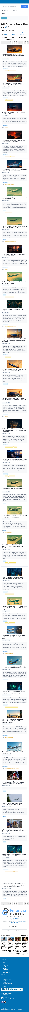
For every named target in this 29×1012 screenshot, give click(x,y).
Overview (4, 20)
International (17, 20)
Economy (10, 70)
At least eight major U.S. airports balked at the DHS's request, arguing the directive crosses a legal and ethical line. (15, 838)
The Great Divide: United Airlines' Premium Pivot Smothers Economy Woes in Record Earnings (14, 460)
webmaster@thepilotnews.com (11, 998)
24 (27, 41)
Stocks (10, 17)
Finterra (4, 239)
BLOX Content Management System (10, 1009)
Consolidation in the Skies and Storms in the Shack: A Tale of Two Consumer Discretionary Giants (13, 637)
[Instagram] (19, 926)
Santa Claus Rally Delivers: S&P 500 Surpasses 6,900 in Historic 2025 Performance (14, 692)
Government (14, 70)
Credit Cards (7, 212)
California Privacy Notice (10, 1008)
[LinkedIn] (16, 926)
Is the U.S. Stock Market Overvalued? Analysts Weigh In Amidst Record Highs (14, 855)
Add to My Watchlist (23, 32)
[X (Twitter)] (9, 926)
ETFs (16, 17)
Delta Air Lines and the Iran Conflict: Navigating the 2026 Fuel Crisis (14, 113)
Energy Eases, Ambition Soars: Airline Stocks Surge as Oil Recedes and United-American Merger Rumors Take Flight (13, 85)
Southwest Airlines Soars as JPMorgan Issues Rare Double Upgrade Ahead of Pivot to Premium (14, 666)
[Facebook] (12, 926)
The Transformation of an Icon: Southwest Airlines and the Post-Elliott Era (13, 489)
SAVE (6, 27)
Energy (9, 156)
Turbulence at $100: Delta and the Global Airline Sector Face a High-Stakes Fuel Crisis (14, 170)
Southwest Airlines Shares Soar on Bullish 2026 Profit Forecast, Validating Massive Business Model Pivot (14, 340)
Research (22, 34)
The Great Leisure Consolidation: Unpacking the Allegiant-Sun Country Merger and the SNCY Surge (14, 608)
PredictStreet (5, 620)
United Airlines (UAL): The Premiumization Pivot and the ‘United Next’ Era (14, 197)
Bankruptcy (6, 70)
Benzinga (4, 790)
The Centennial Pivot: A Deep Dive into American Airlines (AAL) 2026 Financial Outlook (14, 227)
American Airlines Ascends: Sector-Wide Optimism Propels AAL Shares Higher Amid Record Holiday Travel (13, 721)
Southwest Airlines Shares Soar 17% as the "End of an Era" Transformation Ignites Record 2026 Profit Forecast (14, 400)
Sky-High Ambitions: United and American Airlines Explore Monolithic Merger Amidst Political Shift (13, 56)
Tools (21, 17)
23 (25, 41)
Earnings (6, 356)
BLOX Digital (19, 1009)
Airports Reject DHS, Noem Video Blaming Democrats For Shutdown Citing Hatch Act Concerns (13, 830)
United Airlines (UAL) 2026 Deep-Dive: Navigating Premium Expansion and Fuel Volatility (12, 546)
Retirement (6, 416)
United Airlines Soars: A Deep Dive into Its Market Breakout (12, 752)
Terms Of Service (14, 922)
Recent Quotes (5, 10)
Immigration (6, 653)
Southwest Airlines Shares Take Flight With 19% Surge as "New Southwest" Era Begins (14, 370)
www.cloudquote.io (14, 918)
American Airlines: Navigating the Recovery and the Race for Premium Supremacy (14, 516)
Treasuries (23, 20)
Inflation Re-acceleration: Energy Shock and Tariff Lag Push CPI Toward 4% (13, 140)
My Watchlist (15, 10)
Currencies (12, 20)
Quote (5, 34)
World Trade (13, 156)
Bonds (12, 446)
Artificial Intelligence (8, 446)
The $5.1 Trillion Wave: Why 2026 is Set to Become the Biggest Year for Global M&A (12, 578)
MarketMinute (5, 68)
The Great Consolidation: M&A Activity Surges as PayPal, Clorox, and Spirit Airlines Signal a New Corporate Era (14, 430)
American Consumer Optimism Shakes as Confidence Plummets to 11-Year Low (12, 310)
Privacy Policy (22, 921)
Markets (4, 17)
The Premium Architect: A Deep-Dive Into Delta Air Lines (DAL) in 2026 (14, 282)
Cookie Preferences (18, 1008)
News (8, 20)
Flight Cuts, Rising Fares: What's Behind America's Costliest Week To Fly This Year (13, 804)
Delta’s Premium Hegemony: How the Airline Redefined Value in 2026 (13, 255)
